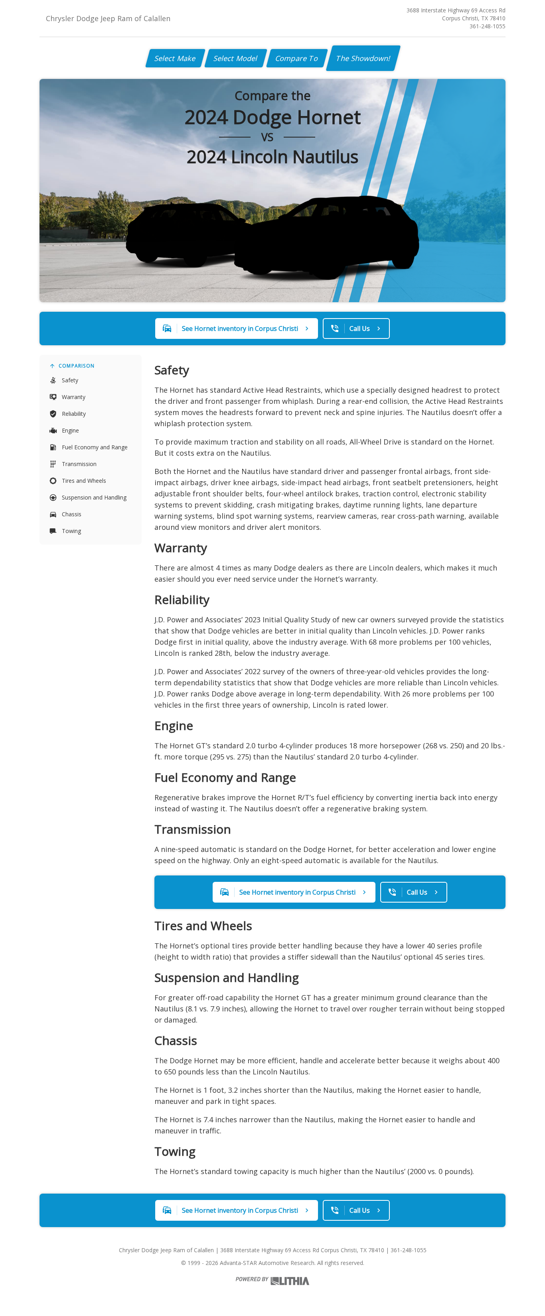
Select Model (236, 58)
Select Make (175, 58)
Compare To (297, 58)
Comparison (77, 365)
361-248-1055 (488, 26)
